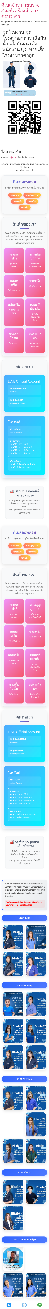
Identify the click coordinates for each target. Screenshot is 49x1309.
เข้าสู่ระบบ (12, 157)
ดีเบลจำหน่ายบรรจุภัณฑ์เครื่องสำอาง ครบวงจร (20, 10)
